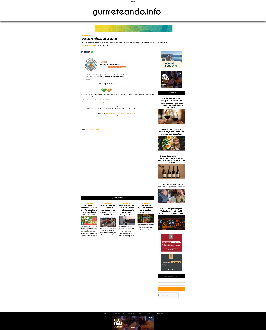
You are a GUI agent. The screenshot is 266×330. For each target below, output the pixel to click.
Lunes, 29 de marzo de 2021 (129, 113)
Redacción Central (90, 45)
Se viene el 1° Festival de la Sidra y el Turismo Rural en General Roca (89, 208)
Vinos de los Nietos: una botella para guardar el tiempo (171, 186)
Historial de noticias (118, 314)
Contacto (105, 314)
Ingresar (160, 314)
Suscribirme (171, 289)
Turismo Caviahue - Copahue (113, 113)
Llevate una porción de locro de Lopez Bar (145, 207)
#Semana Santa (95, 129)
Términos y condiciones (134, 314)
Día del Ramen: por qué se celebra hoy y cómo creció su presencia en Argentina (171, 131)
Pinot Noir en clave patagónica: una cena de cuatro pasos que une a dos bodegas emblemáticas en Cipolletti (171, 103)
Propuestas (86, 35)
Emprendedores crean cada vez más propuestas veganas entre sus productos (108, 210)
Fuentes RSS (148, 314)
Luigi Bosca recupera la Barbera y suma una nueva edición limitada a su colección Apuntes (171, 159)
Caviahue (88, 129)
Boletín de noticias (171, 276)
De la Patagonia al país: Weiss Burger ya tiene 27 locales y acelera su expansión (171, 211)
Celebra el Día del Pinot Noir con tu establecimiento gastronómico (126, 208)
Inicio (133, 1)
